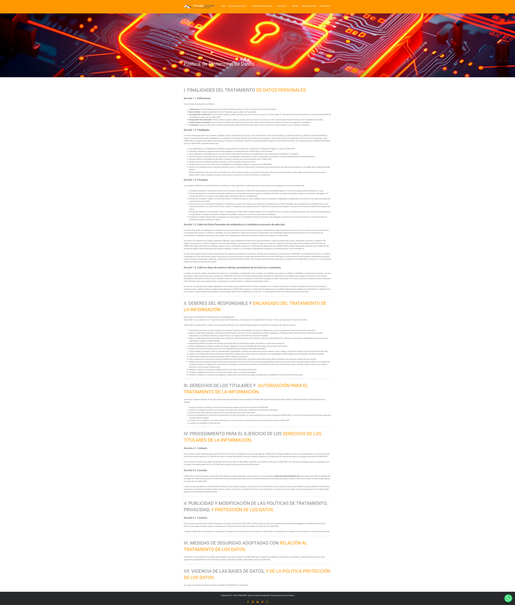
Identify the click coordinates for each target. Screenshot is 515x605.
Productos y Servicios (237, 6)
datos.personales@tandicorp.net (287, 476)
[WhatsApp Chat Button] (508, 598)
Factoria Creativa (288, 595)
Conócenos (281, 6)
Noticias (295, 6)
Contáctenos (324, 6)
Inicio (223, 6)
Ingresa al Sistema (309, 6)
